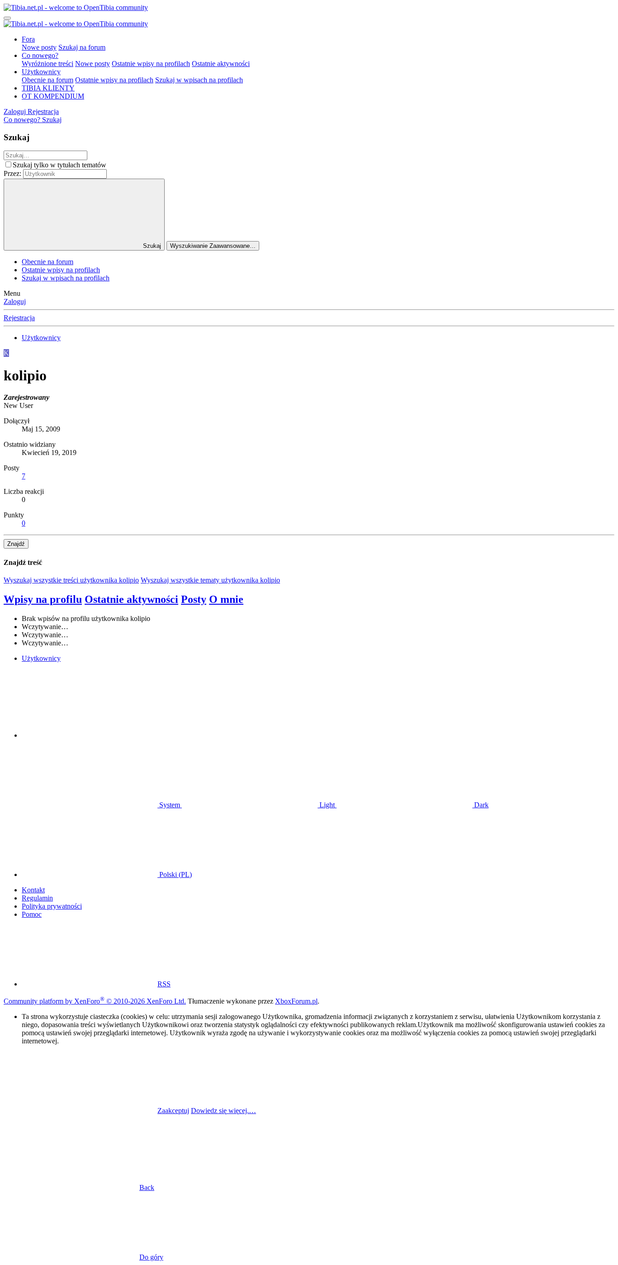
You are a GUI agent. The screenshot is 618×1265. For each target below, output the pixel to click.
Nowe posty (39, 47)
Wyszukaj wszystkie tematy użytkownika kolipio (210, 580)
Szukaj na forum (81, 47)
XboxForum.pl (296, 1001)
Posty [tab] (193, 599)
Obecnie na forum (47, 80)
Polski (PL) (174, 874)
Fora (28, 39)
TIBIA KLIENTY (48, 88)
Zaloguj (15, 301)
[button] (89, 735)
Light (327, 805)
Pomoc (32, 914)
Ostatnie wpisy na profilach (151, 63)
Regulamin (37, 898)
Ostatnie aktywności (221, 63)
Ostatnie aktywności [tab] (131, 599)
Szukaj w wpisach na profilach (199, 80)
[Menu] (7, 18)
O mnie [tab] (226, 599)
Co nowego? (40, 55)
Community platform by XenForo (95, 1001)
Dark (480, 805)
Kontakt (33, 890)
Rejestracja (19, 318)
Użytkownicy (41, 72)
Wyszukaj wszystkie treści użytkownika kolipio (71, 580)
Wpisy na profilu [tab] (43, 599)
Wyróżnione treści (47, 63)
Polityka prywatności (52, 906)
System (169, 805)
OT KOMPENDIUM (53, 96)
